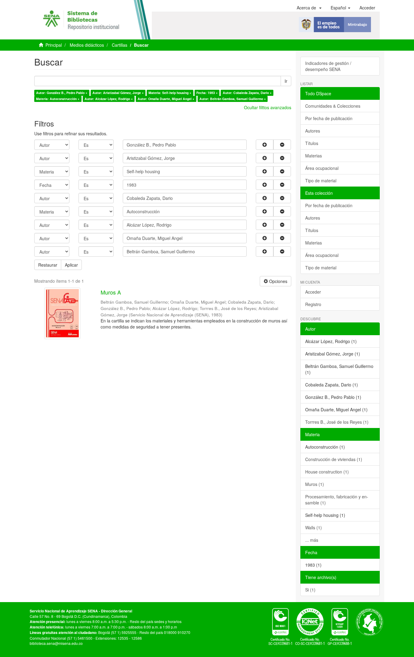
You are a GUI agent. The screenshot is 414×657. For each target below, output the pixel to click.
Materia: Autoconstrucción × (57, 98)
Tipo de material (320, 180)
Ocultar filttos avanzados (267, 107)
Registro (313, 304)
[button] (309, 7)
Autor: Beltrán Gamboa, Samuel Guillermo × (232, 98)
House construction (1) (327, 472)
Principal (53, 45)
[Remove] (282, 145)
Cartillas (119, 45)
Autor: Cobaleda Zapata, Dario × (247, 92)
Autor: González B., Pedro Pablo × (61, 92)
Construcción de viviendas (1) (333, 459)
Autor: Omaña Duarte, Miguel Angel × (166, 98)
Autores (312, 131)
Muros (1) (314, 484)
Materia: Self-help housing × (170, 92)
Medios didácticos (87, 45)
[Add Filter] (264, 145)
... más (311, 540)
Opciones (277, 281)
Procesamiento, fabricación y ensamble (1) (336, 500)
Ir (286, 81)
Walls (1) (313, 527)
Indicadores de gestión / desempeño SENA (328, 66)
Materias (313, 156)
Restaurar (47, 265)
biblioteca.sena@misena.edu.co (56, 643)
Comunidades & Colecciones (332, 106)
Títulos (311, 143)
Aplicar (71, 265)
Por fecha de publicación (328, 118)
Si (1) (310, 590)
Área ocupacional (322, 168)
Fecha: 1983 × (207, 92)
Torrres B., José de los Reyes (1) (337, 422)
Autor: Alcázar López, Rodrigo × (109, 98)
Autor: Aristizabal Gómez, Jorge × (118, 92)
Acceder (313, 292)
